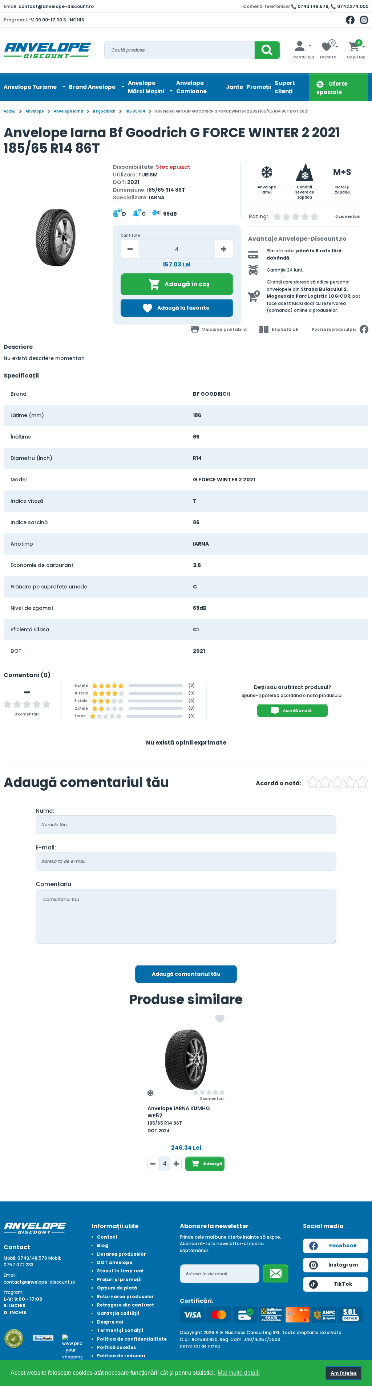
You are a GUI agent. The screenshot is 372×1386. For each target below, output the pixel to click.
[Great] (350, 783)
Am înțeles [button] (344, 1373)
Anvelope (34, 111)
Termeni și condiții (120, 1330)
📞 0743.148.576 (309, 6)
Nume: (45, 811)
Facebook (343, 1245)
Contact (107, 1237)
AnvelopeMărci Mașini (146, 87)
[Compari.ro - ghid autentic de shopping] (14, 1338)
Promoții (259, 87)
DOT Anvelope (114, 1262)
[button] (10, 241)
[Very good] (337, 783)
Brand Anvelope (93, 87)
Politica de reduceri (121, 1356)
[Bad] (313, 783)
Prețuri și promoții (119, 1279)
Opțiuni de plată (117, 1288)
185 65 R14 (135, 111)
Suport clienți (285, 87)
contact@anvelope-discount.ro (56, 6)
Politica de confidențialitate (132, 1339)
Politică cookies (116, 1347)
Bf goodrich (104, 111)
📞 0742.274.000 (349, 6)
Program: (14, 1292)
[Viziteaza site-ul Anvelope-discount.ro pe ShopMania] (43, 1337)
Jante (234, 87)
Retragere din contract (125, 1305)
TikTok (342, 1284)
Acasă (10, 111)
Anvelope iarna (68, 111)
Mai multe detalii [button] (239, 1373)
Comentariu (53, 884)
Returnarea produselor (125, 1296)
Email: (10, 1275)
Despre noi (110, 1322)
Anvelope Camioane (191, 87)
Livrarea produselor (121, 1254)
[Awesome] (362, 783)
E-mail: (46, 847)
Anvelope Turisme (31, 87)
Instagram (343, 1264)
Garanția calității (118, 1313)
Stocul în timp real (120, 1271)
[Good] (325, 783)
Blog (102, 1245)
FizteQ (214, 1346)
